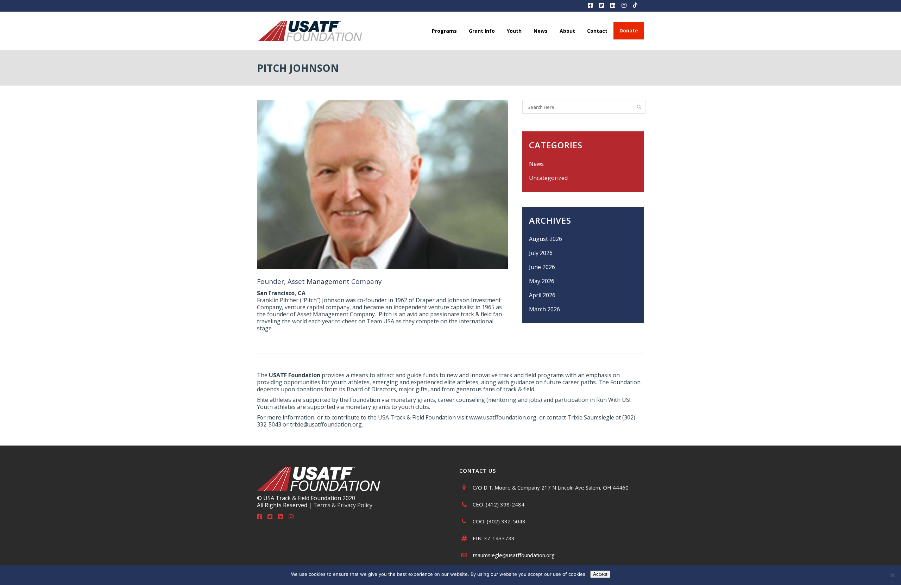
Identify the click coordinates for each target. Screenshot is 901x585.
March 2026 (544, 309)
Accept (600, 574)
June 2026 (542, 267)
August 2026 (545, 239)
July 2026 (541, 253)
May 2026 (541, 281)
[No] (892, 575)
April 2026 (542, 295)
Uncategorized (548, 178)
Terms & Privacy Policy (342, 505)
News (536, 164)
